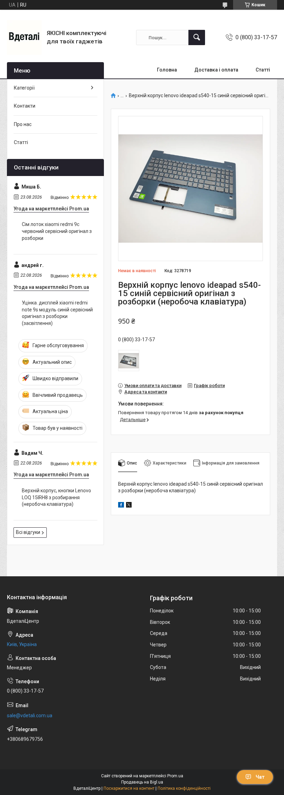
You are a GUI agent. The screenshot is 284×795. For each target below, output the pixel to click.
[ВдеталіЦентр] (24, 37)
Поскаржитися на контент (129, 788)
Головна (167, 70)
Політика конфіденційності (184, 788)
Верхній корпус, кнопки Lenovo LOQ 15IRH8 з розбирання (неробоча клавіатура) (56, 497)
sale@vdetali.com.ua (29, 715)
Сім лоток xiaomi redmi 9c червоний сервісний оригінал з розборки (57, 231)
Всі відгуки (28, 532)
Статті (263, 70)
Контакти (24, 106)
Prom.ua (175, 775)
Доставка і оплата (216, 70)
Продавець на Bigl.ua (142, 782)
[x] (129, 506)
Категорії (24, 88)
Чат (260, 777)
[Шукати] (196, 37)
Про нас (23, 124)
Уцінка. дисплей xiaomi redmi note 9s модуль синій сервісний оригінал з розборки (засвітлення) (57, 313)
